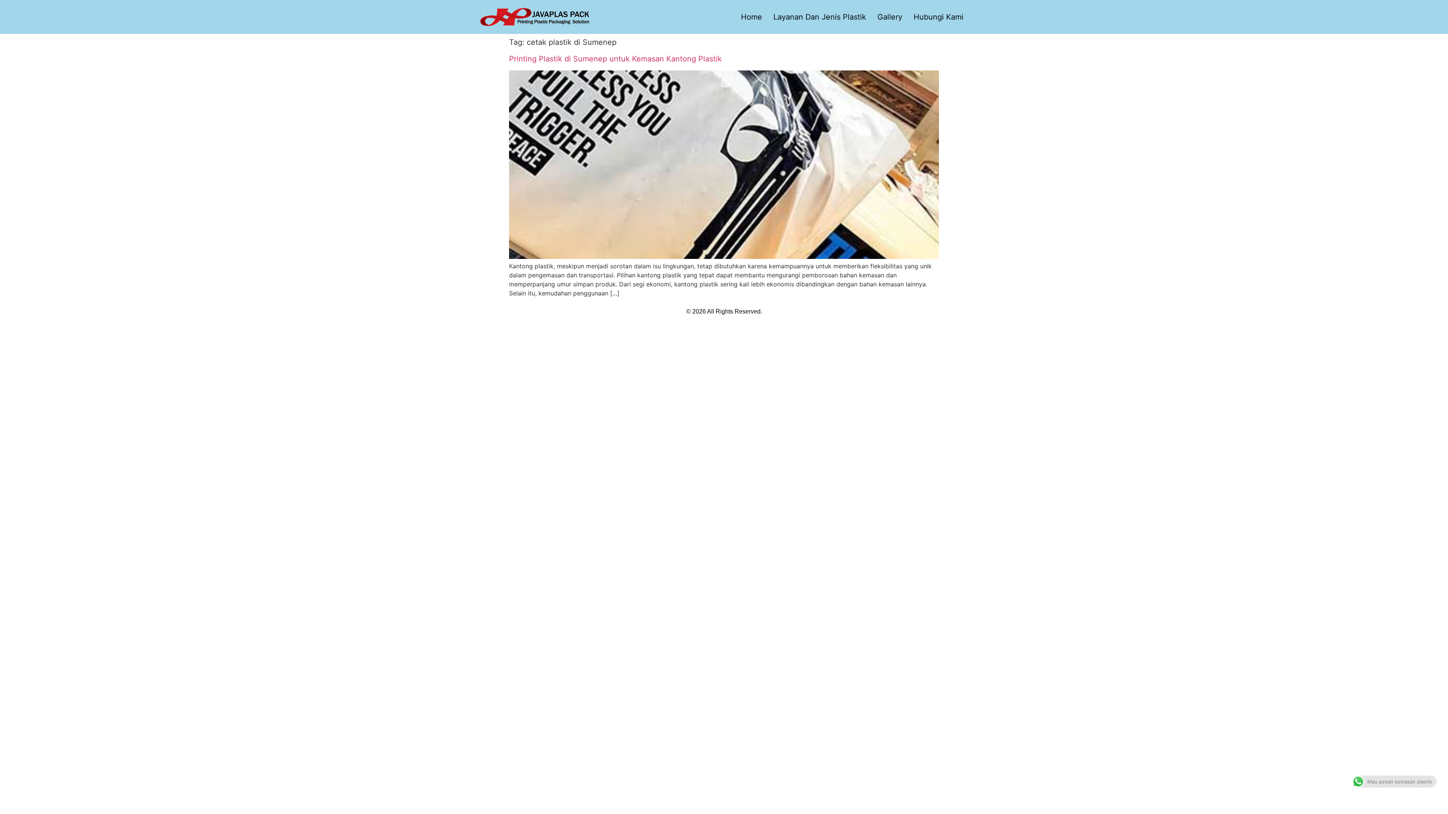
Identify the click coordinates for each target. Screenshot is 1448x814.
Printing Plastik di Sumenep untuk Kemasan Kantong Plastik (615, 58)
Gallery (889, 16)
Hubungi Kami (938, 16)
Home (751, 16)
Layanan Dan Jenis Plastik (819, 16)
